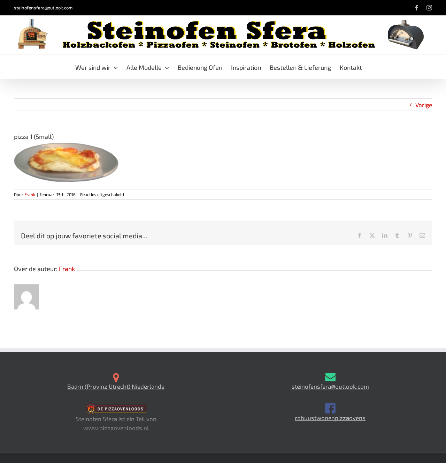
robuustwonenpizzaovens (330, 417)
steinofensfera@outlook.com (43, 7)
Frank (29, 194)
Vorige (423, 104)
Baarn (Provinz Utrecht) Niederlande (115, 386)
